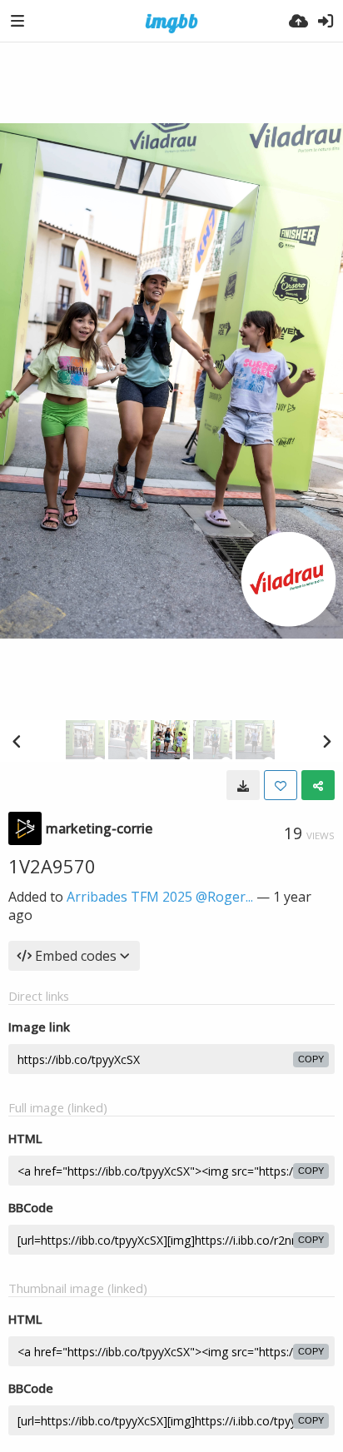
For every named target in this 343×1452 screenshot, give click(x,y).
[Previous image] (16, 741)
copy (311, 1059)
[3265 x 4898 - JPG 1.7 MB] (243, 785)
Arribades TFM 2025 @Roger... (160, 897)
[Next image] (326, 741)
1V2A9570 (52, 865)
